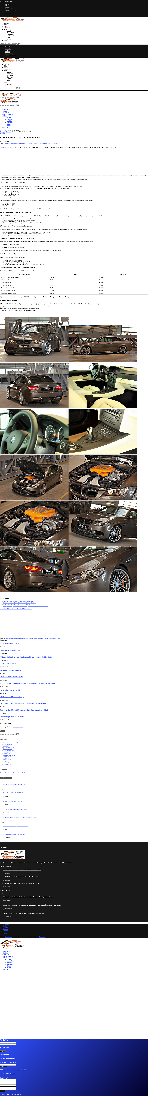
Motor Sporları (9, 755)
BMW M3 (6, 609)
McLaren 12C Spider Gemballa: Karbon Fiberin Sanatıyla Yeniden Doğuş (26, 657)
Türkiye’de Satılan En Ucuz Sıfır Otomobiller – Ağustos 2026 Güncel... (21, 883)
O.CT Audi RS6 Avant (8, 664)
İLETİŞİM (8, 4)
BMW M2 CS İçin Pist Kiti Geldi (11, 677)
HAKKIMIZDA (9, 8)
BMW (1, 175)
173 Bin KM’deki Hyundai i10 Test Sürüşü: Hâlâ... (15, 809)
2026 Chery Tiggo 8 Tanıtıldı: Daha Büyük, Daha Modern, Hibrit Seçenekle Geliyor (27, 897)
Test (5, 761)
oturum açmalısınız (18, 727)
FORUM (7, 7)
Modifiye (10, 34)
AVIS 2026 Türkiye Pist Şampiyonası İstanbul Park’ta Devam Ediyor (21, 876)
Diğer (5, 29)
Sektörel (6, 26)
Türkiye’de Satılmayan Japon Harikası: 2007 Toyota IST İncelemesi (20, 817)
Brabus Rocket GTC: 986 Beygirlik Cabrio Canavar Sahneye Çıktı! (24, 710)
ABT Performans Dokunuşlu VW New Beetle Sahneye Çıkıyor (18, 601)
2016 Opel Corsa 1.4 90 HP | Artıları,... (12, 801)
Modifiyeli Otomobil (22, 609)
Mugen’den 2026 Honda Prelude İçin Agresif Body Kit (16, 604)
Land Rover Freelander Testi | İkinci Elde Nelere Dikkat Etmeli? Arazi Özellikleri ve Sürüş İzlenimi (32, 905)
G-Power (3, 147)
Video (9, 39)
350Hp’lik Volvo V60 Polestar (10, 670)
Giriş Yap (12, 1074)
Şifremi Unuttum (4, 1054)
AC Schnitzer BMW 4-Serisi (10, 690)
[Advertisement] (60, 161)
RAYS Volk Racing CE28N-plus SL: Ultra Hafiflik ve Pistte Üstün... (24, 703)
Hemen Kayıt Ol (10, 1058)
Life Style (7, 752)
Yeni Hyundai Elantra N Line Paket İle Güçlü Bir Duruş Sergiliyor (19, 603)
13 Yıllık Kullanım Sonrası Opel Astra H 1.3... (14, 834)
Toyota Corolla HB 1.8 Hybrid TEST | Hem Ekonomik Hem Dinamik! (23, 913)
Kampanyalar (8, 750)
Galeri (9, 37)
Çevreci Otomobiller (10, 742)
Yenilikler (8, 764)
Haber (5, 24)
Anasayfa (6, 23)
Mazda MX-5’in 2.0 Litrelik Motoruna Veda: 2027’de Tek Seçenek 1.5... (22, 870)
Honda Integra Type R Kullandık (12, 717)
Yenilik (9, 31)
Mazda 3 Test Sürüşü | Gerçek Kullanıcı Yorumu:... (15, 826)
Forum (5, 40)
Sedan (30, 609)
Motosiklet (10, 32)
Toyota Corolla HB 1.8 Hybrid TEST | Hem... (14, 792)
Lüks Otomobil (13, 609)
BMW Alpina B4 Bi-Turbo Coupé (12, 697)
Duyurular (10, 36)
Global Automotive (9, 747)
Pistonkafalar (8, 937)
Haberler (7, 749)
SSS (6, 5)
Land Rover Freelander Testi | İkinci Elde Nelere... (15, 784)
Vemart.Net (42, 937)
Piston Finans (7, 27)
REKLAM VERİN (10, 10)
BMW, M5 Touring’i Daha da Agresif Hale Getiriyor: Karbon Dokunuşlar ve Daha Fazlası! (25, 606)
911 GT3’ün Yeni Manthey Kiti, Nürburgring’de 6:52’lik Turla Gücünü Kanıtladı (28, 683)
